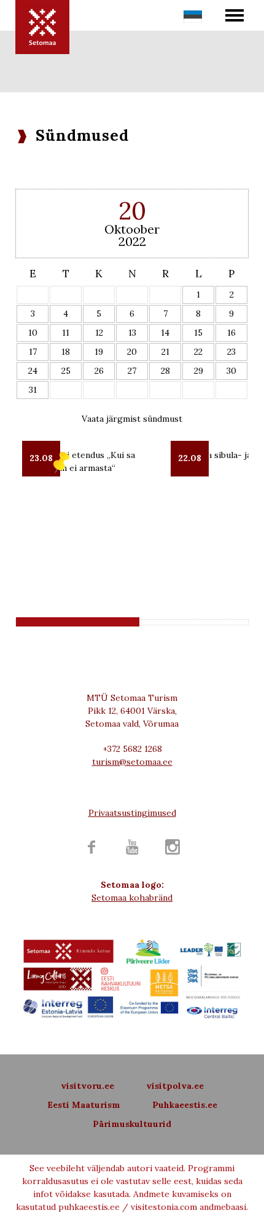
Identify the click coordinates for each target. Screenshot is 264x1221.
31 (33, 389)
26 (99, 370)
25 (66, 370)
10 (32, 332)
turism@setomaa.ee (132, 761)
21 (165, 351)
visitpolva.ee (175, 1085)
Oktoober (132, 229)
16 (231, 332)
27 (132, 370)
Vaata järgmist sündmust (132, 418)
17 (33, 351)
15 (198, 332)
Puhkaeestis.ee (184, 1104)
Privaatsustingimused (132, 812)
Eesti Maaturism (83, 1104)
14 (165, 332)
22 (198, 351)
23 (231, 351)
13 (132, 332)
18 (65, 351)
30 (231, 370)
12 (99, 332)
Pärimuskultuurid (132, 1123)
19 (99, 351)
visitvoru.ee (87, 1085)
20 (132, 351)
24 (32, 370)
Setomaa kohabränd (132, 897)
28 (165, 370)
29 (198, 370)
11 (65, 332)
